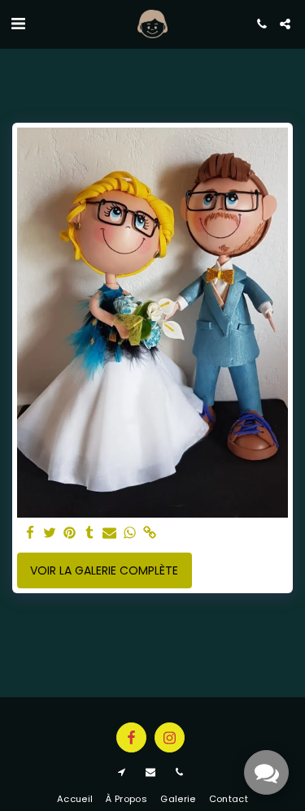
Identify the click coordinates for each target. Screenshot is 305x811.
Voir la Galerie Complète (104, 570)
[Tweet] (50, 533)
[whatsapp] (130, 533)
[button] (18, 24)
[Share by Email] (109, 533)
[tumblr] (90, 533)
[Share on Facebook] (30, 533)
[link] (149, 533)
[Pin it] (70, 533)
